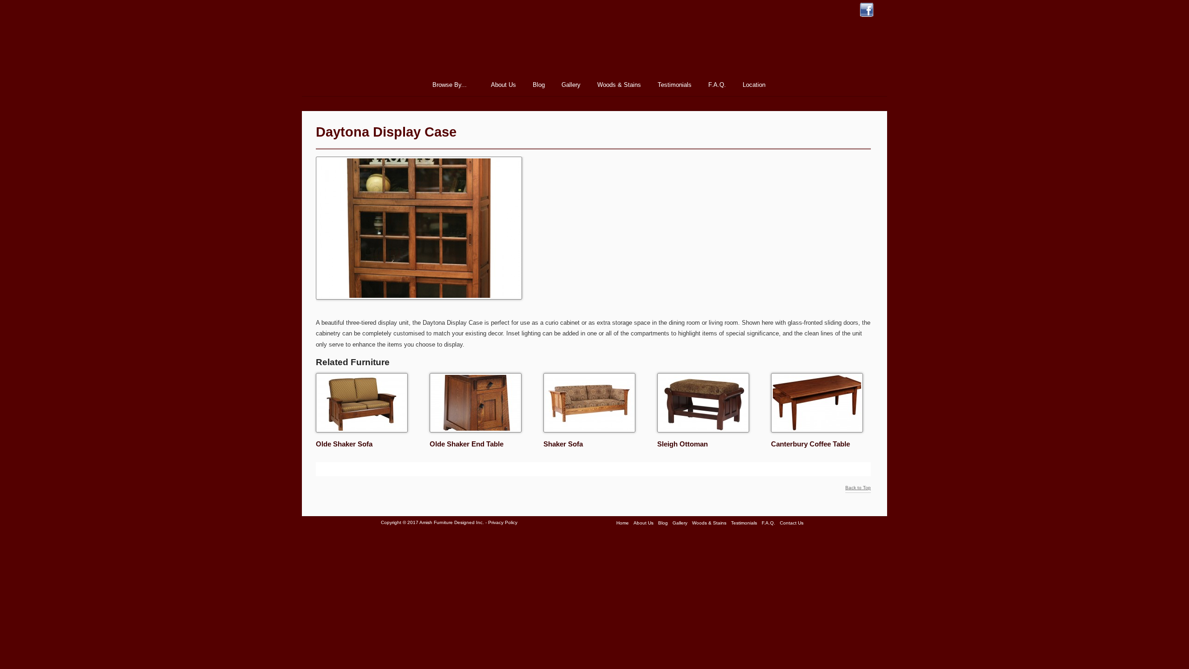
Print (417, 469)
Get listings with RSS (392, 469)
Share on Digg (357, 469)
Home (409, 85)
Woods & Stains (619, 84)
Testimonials (675, 84)
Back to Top (858, 487)
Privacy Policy (502, 522)
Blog (539, 84)
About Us (503, 84)
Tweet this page (322, 469)
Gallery (571, 84)
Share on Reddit (346, 469)
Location (754, 84)
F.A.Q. (717, 84)
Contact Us (792, 522)
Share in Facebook (380, 469)
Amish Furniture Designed (594, 44)
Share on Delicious (369, 469)
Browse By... (446, 86)
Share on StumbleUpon (334, 469)
